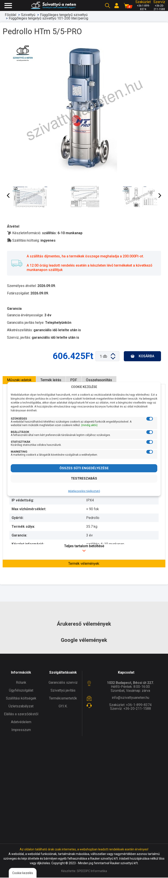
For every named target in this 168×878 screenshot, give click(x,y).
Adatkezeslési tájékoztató (84, 491)
